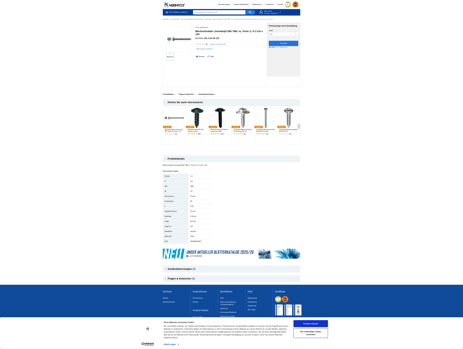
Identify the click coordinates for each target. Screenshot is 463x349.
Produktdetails (168, 94)
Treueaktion (270, 4)
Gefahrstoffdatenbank (241, 4)
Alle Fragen (252, 310)
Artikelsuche (252, 306)
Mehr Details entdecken (204, 49)
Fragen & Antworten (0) (218, 44)
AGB (222, 298)
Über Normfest (198, 298)
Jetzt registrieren (282, 47)
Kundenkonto (252, 302)
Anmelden (267, 13)
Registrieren (274, 13)
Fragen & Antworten (186, 94)
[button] (231, 102)
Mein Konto (268, 11)
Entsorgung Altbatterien (228, 312)
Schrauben (208, 19)
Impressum (224, 308)
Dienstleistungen (224, 4)
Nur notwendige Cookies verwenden (310, 332)
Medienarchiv (257, 4)
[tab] (231, 102)
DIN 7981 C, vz (229, 19)
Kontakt (280, 4)
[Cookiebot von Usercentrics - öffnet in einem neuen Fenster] (147, 344)
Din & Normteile (175, 19)
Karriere (195, 302)
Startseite (166, 19)
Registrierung (252, 298)
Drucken (201, 56)
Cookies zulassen (310, 324)
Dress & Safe (197, 317)
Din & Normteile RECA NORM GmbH (192, 19)
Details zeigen (170, 344)
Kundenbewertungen (206, 94)
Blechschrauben (218, 19)
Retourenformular (169, 302)
